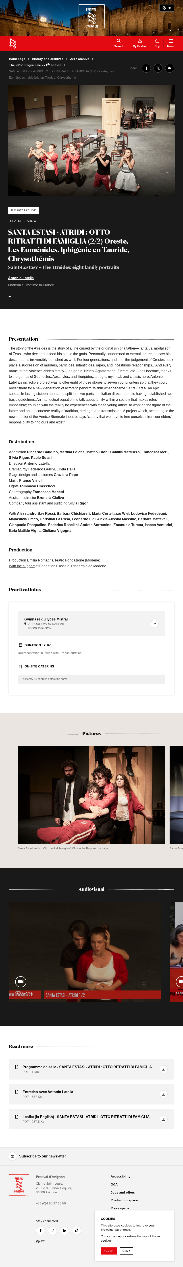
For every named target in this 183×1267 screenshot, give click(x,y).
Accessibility (120, 1176)
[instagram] (53, 1230)
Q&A (114, 1184)
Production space (124, 1200)
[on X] (158, 68)
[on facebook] (146, 68)
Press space (120, 1208)
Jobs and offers (123, 1192)
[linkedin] (65, 1230)
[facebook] (41, 1230)
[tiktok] (77, 1230)
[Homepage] (12, 43)
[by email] (169, 68)
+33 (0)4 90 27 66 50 (51, 1203)
